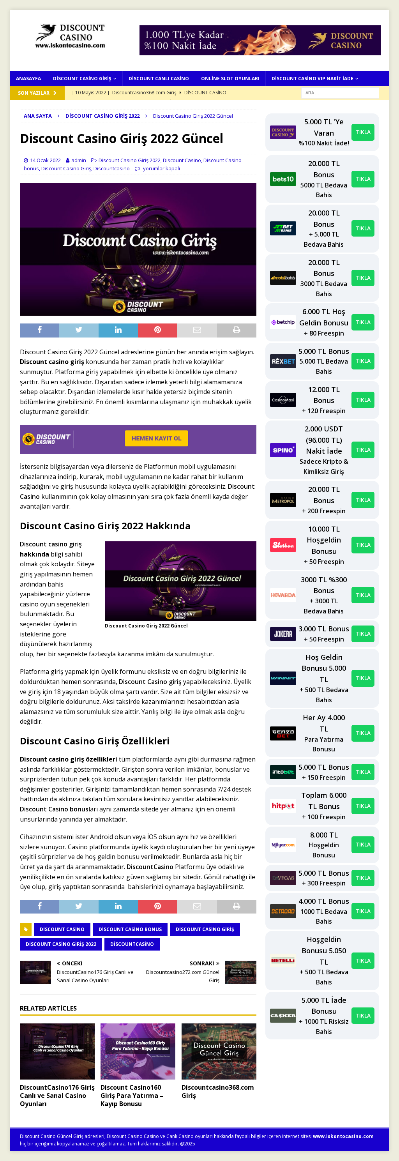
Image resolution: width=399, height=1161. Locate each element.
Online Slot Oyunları (230, 78)
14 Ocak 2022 (45, 160)
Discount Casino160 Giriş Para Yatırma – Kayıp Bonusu (132, 1095)
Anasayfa (28, 78)
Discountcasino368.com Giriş (218, 1091)
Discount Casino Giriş (82, 78)
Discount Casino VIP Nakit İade (312, 78)
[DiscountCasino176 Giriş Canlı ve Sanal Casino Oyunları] (57, 1051)
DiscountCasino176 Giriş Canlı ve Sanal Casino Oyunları (57, 1095)
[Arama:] (340, 92)
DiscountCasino (150, 866)
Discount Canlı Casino (159, 78)
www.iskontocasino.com (343, 1136)
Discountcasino (112, 168)
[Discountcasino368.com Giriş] (219, 1051)
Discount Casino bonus (54, 809)
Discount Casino (182, 160)
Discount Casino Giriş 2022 (130, 160)
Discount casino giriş (51, 544)
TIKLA (363, 132)
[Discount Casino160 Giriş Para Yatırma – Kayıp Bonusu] (138, 1051)
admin (78, 160)
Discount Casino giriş (150, 681)
